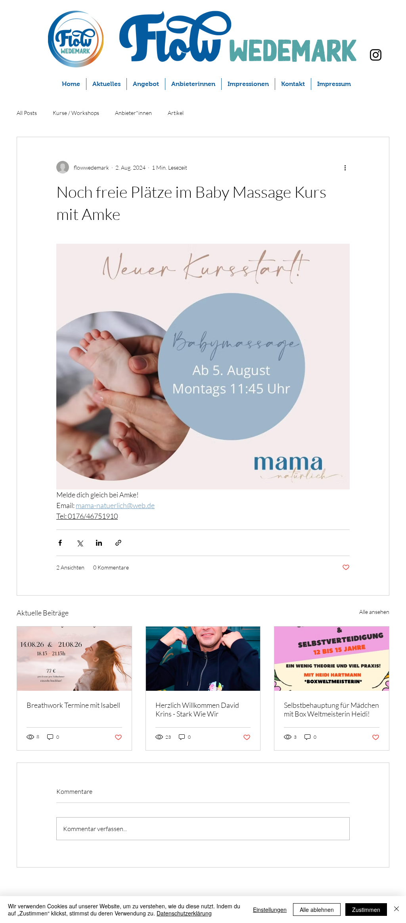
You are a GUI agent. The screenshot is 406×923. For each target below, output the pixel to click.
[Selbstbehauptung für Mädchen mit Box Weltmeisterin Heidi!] (331, 659)
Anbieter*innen (133, 112)
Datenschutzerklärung (184, 913)
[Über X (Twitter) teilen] (79, 543)
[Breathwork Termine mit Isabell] (74, 659)
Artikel (176, 112)
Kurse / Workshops (76, 112)
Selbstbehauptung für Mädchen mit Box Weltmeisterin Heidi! (331, 709)
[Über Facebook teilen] (60, 543)
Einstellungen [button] (270, 909)
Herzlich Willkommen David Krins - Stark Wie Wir (197, 709)
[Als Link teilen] (118, 543)
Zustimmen (366, 909)
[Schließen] (396, 909)
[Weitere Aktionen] (345, 167)
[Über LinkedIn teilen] (99, 543)
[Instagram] (375, 55)
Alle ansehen (374, 611)
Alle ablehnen (317, 909)
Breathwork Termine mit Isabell (73, 705)
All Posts (27, 112)
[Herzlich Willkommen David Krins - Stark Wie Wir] (203, 659)
